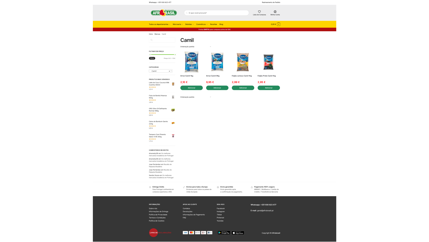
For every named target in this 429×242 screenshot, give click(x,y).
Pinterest (220, 218)
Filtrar (152, 58)
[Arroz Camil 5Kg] (217, 62)
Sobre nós (153, 208)
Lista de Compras (259, 15)
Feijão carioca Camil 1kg (242, 76)
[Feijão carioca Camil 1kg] (243, 62)
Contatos (186, 208)
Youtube (220, 221)
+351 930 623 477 (268, 205)
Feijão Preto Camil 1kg (267, 76)
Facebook (221, 208)
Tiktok (219, 215)
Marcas (157, 34)
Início (151, 34)
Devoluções (187, 211)
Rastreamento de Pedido (271, 2)
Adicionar (191, 88)
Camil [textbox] (160, 71)
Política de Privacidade (158, 215)
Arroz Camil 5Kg (212, 76)
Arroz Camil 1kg (186, 76)
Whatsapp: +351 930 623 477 (160, 2)
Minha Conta (275, 15)
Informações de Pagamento (194, 215)
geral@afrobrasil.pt (265, 210)
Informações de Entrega (158, 211)
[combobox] (160, 70)
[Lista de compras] (199, 54)
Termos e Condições (157, 218)
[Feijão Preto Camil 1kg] (269, 62)
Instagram (221, 211)
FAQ (184, 218)
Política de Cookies (156, 221)
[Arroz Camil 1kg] (191, 62)
